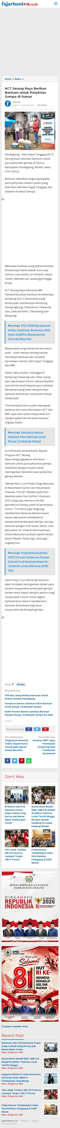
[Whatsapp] (29, 760)
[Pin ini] (21, 760)
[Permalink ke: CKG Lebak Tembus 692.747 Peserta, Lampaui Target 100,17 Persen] (16, 838)
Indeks (35, 1120)
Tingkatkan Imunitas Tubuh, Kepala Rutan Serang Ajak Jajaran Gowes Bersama (16, 744)
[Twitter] (38, 729)
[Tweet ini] (14, 760)
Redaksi (24, 1120)
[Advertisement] (30, 41)
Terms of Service (9, 1123)
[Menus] (55, 4)
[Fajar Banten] (20, 3)
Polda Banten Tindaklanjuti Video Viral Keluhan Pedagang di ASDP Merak (42, 856)
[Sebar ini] (7, 760)
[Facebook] (29, 729)
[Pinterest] (46, 729)
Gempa (21, 684)
